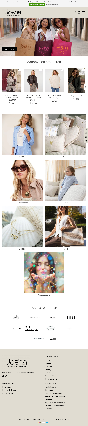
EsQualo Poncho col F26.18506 (55, 97)
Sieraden (22, 249)
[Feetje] (16, 317)
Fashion (22, 157)
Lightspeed (65, 419)
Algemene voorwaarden (55, 403)
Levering (48, 399)
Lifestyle (65, 157)
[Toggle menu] (83, 12)
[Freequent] (34, 317)
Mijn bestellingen (9, 390)
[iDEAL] (39, 423)
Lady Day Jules (76, 96)
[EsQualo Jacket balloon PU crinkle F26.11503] (33, 80)
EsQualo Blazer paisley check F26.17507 (11, 98)
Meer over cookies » (53, 5)
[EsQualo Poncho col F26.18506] (54, 80)
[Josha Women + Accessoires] (13, 12)
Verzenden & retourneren (55, 396)
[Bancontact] (43, 423)
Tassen (65, 249)
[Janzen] (71, 317)
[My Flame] (50, 328)
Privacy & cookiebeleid (54, 406)
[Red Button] (39, 338)
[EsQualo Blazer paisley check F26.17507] (11, 80)
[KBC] (47, 423)
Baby (65, 203)
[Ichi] (53, 317)
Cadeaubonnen (43, 295)
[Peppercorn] (69, 328)
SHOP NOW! (9, 49)
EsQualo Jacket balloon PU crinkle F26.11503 (33, 98)
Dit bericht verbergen (37, 5)
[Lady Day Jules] (76, 80)
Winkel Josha (50, 387)
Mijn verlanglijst (8, 393)
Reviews (48, 409)
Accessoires (23, 203)
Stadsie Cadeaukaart (54, 393)
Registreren (7, 387)
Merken (48, 363)
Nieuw (47, 360)
